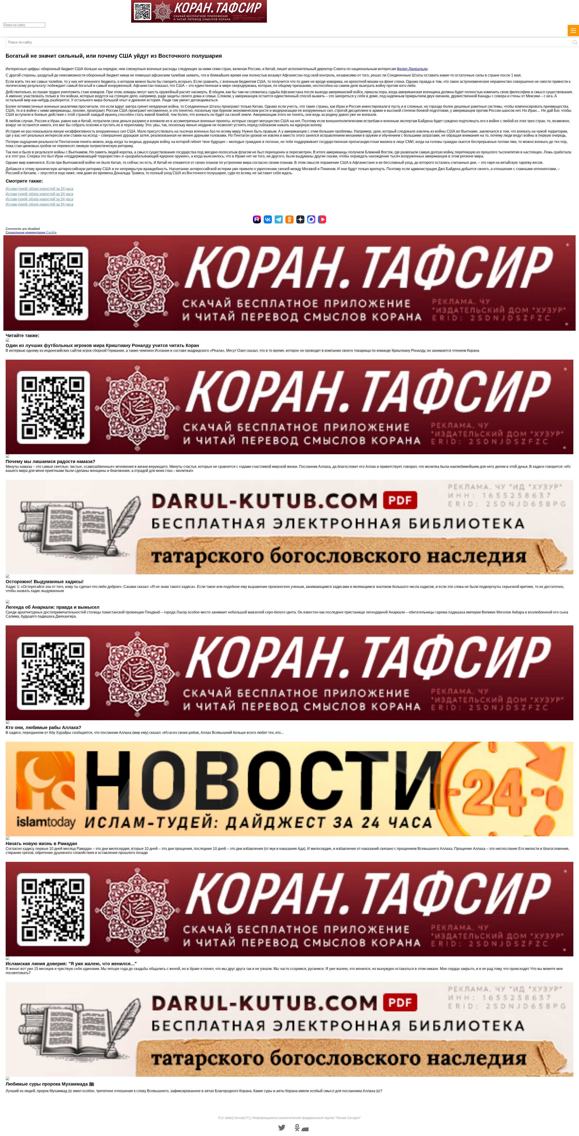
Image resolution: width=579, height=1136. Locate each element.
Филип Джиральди (412, 69)
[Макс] (311, 219)
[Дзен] (300, 219)
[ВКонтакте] (268, 219)
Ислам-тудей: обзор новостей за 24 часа (39, 189)
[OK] (289, 219)
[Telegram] (279, 219)
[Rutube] (257, 219)
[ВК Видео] (322, 219)
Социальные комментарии (31, 232)
